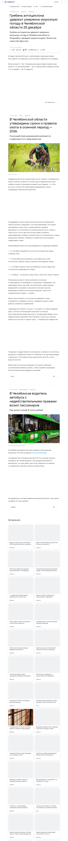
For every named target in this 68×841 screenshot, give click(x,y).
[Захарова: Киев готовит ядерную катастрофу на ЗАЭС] (20, 747)
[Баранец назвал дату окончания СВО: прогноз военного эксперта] (20, 537)
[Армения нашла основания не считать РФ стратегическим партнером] (47, 642)
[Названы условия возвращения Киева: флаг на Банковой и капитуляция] (47, 747)
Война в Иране (27, 6)
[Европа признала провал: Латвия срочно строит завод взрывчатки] (20, 826)
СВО (36, 6)
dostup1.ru (23, 11)
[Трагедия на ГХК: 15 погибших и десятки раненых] (20, 695)
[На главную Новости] (11, 2)
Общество (31, 11)
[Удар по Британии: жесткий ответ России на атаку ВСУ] (47, 537)
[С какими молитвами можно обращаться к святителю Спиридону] (20, 589)
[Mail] (6, 2)
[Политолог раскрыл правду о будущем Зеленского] (20, 642)
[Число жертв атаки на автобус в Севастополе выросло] (20, 616)
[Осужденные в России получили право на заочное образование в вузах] (20, 721)
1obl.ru (21, 115)
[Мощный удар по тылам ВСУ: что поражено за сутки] (47, 774)
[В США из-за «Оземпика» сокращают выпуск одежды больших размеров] (20, 800)
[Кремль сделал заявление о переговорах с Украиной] (47, 589)
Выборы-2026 (15, 6)
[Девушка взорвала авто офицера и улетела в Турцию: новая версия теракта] (47, 721)
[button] (34, 157)
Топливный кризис (47, 6)
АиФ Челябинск (23, 389)
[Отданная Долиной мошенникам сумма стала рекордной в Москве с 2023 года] (47, 563)
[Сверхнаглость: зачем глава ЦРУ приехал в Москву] (47, 616)
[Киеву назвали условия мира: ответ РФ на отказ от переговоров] (47, 826)
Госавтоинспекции (40, 453)
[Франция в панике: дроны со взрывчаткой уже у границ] (20, 774)
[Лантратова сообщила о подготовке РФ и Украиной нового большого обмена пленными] (47, 668)
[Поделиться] (53, 376)
